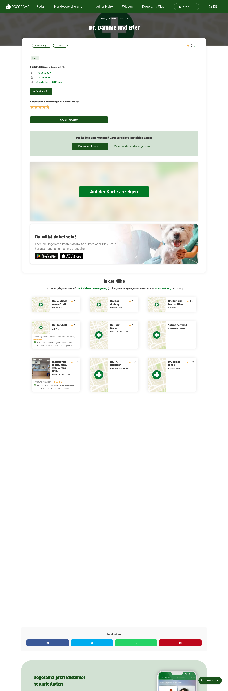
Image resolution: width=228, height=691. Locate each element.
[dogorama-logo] (17, 6)
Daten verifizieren (89, 146)
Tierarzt (35, 58)
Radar (40, 6)
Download (187, 6)
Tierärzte (112, 19)
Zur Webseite (43, 77)
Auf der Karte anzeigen (114, 191)
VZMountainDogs (164, 288)
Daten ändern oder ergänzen (132, 146)
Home (103, 19)
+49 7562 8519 (43, 72)
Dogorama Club (153, 6)
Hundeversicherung (68, 6)
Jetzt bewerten (70, 120)
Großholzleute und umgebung (92, 288)
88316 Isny (124, 19)
